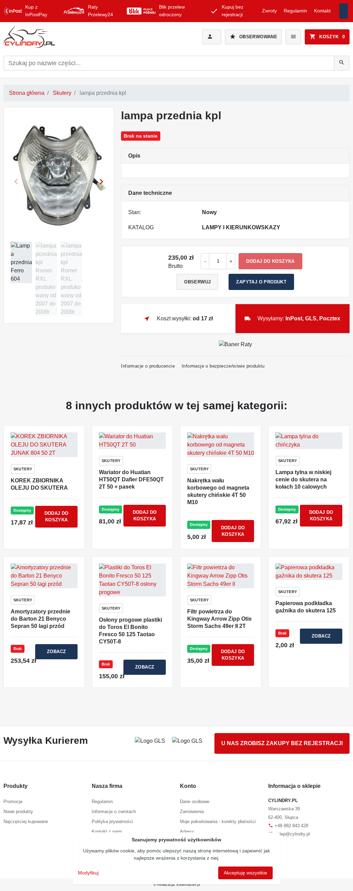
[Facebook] (343, 11)
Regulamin (295, 10)
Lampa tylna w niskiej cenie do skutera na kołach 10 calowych (303, 479)
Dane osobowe (194, 801)
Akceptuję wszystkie (245, 872)
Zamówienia (192, 811)
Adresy (187, 831)
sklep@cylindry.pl (289, 834)
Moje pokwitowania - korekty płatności (218, 821)
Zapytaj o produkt (261, 281)
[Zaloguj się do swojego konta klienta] (211, 36)
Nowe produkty (18, 811)
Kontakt (322, 10)
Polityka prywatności (112, 821)
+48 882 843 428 (288, 825)
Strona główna (26, 93)
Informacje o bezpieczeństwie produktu (223, 366)
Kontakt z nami (107, 831)
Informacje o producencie (148, 366)
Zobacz (56, 651)
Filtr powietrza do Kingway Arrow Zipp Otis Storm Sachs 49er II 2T (219, 619)
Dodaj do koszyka (270, 261)
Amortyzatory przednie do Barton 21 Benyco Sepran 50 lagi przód (40, 619)
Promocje (12, 801)
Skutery (62, 93)
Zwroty (269, 10)
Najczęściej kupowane (25, 821)
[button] (327, 36)
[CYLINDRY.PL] (58, 37)
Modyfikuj (88, 872)
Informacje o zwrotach (114, 811)
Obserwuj (197, 281)
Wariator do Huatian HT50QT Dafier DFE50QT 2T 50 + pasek (131, 479)
